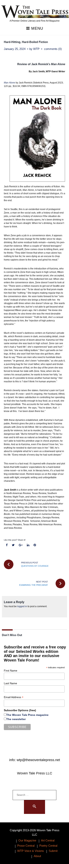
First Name (10, 670)
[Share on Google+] (20, 545)
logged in (22, 606)
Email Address (13, 697)
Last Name (10, 683)
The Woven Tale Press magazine (27, 714)
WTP (36, 48)
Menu (36, 28)
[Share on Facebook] (7, 545)
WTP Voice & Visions (30, 850)
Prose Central (25, 845)
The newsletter (16, 719)
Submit (53, 850)
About (37, 856)
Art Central (47, 840)
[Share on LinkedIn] (28, 545)
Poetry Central (48, 845)
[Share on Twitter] (13, 545)
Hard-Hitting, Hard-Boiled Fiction (26, 42)
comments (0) (53, 48)
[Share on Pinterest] (34, 545)
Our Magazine (27, 840)
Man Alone (9, 82)
